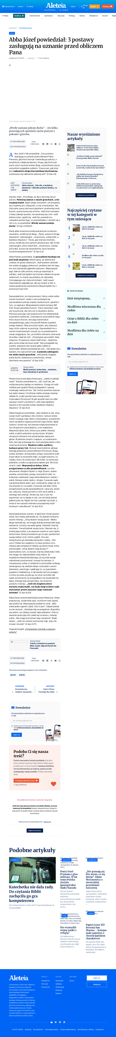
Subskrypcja (60, 987)
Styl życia (61, 16)
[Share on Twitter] (51, 144)
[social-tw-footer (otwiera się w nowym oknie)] (60, 1022)
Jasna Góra (66, 860)
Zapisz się (16, 735)
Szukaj (30, 6)
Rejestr (93, 6)
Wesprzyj (106, 6)
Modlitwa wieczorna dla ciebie (84, 308)
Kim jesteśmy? (38, 1029)
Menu (6, 16)
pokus (25, 265)
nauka (65, 916)
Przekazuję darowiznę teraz (25, 780)
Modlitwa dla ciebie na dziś (83, 332)
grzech (13, 675)
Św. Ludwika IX (63, 10)
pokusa (22, 675)
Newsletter (59, 981)
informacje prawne (51, 1029)
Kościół (105, 16)
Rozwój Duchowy (25, 28)
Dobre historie (35, 16)
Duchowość (49, 16)
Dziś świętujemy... (79, 298)
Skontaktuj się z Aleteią (85, 1029)
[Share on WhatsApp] (59, 144)
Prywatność (99, 1029)
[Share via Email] (55, 144)
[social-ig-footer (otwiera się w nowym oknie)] (64, 1022)
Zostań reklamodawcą (68, 1029)
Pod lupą (72, 16)
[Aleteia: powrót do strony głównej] (56, 5)
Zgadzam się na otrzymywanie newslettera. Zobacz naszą (29, 727)
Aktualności (93, 16)
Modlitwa (17, 16)
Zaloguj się (85, 6)
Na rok (72, 981)
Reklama (58, 993)
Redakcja (31, 58)
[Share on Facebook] (43, 144)
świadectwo (15, 860)
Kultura (82, 16)
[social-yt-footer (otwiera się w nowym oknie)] (52, 1022)
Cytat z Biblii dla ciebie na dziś (83, 320)
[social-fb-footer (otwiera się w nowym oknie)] (56, 1022)
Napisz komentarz (34, 830)
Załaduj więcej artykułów (86, 195)
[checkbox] (12, 726)
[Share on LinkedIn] (47, 144)
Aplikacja (59, 984)
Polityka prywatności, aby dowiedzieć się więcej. (29, 728)
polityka (91, 913)
